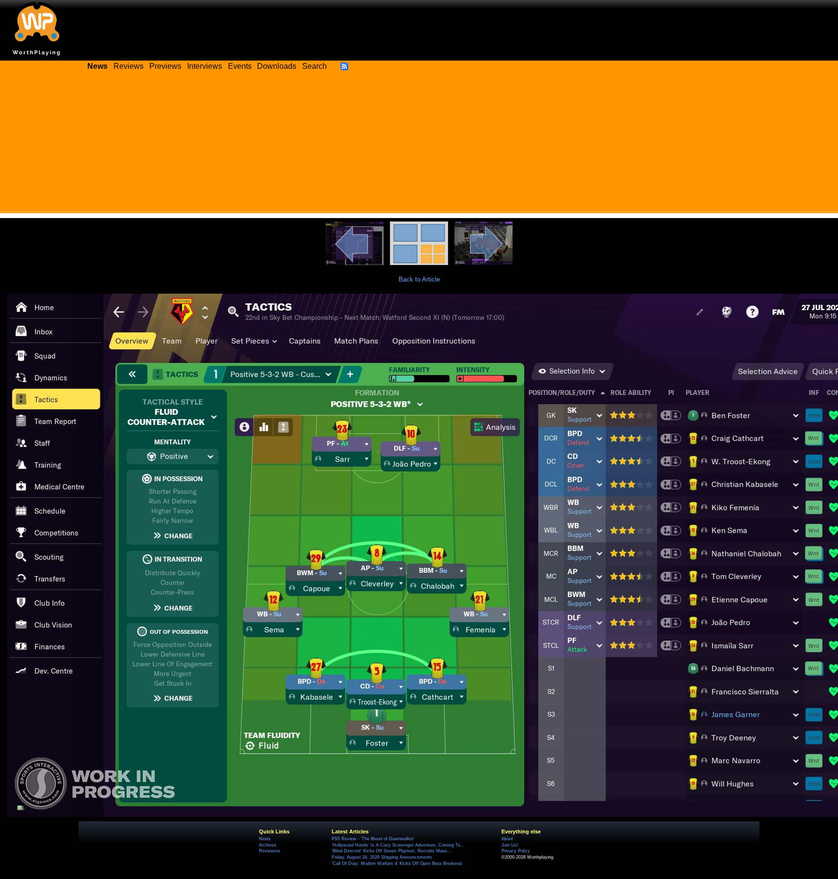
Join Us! (509, 845)
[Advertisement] (419, 145)
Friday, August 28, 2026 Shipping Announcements (382, 857)
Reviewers (269, 850)
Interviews (204, 66)
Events (240, 66)
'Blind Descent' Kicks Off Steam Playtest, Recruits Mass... (391, 850)
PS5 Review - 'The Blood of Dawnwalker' (373, 838)
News (265, 838)
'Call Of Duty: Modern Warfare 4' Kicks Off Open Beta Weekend (397, 863)
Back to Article (419, 279)
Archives (267, 845)
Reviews (128, 66)
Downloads (276, 66)
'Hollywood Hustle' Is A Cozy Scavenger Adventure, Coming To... (398, 845)
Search (314, 66)
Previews (165, 66)
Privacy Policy (515, 850)
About (507, 838)
